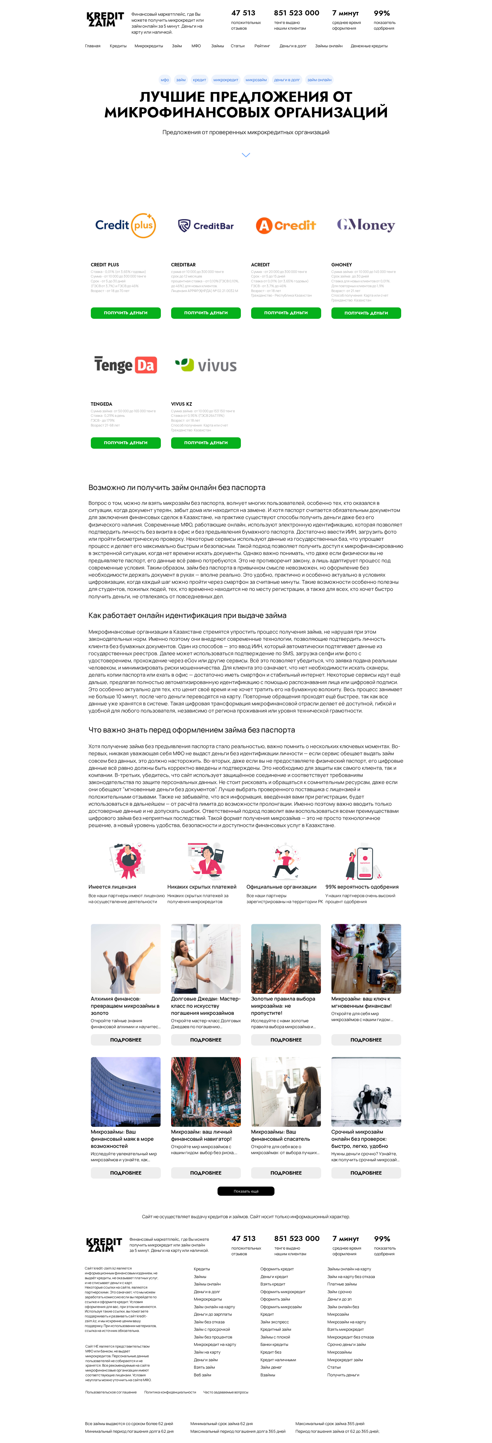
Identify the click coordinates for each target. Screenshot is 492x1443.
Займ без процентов (213, 1337)
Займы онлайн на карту (349, 1268)
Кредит (267, 1314)
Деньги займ (206, 1359)
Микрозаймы (339, 1352)
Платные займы (342, 1284)
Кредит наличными (278, 1359)
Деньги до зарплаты (213, 1314)
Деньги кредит (274, 1276)
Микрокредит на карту (215, 1344)
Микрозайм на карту (346, 1321)
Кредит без (271, 1352)
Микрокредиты (208, 1299)
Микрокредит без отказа (350, 1337)
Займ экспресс (275, 1321)
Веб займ (202, 1374)
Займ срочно (339, 1291)
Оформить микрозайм (281, 1306)
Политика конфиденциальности (170, 1392)
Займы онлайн (207, 1284)
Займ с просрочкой (212, 1329)
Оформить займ (275, 1299)
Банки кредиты (274, 1344)
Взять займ (204, 1367)
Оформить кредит (277, 1268)
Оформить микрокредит (283, 1291)
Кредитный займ (276, 1329)
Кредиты (202, 1268)
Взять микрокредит (345, 1329)
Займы (200, 1276)
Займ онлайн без (343, 1306)
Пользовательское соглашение (111, 1392)
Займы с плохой (275, 1337)
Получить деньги (343, 1374)
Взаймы (268, 1374)
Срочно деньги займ (346, 1344)
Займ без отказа (209, 1321)
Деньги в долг (207, 1291)
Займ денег (271, 1367)
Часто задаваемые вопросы (225, 1392)
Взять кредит (273, 1284)
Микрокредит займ (345, 1359)
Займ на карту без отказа (351, 1276)
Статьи (334, 1367)
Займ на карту (207, 1352)
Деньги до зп (339, 1299)
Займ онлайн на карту (214, 1306)
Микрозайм (338, 1314)
